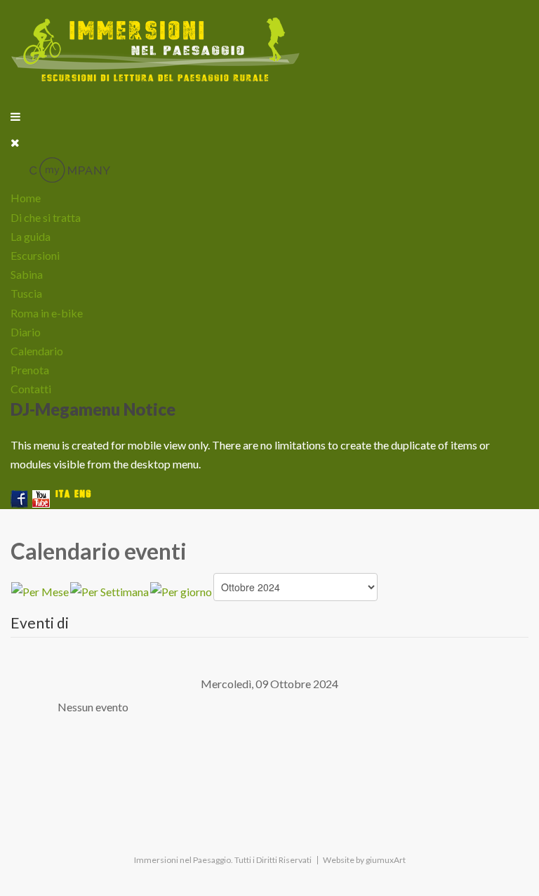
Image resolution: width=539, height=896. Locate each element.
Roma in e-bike (47, 312)
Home (26, 197)
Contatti (31, 388)
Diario (26, 331)
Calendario (37, 350)
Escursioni (35, 255)
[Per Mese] (40, 589)
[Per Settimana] (109, 589)
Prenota (30, 369)
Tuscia (26, 293)
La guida (31, 236)
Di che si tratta (46, 217)
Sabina (27, 274)
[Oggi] (181, 589)
